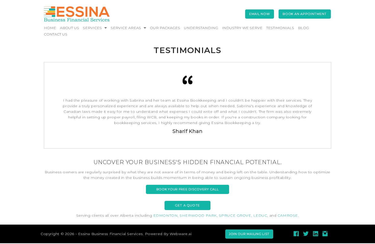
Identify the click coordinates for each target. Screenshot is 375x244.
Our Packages (165, 28)
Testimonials (280, 28)
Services (92, 28)
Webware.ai (181, 233)
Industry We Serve (242, 28)
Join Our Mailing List (249, 234)
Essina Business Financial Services (110, 233)
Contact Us (55, 34)
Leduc (260, 215)
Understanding (201, 28)
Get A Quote (187, 205)
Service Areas (126, 28)
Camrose (288, 215)
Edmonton (165, 215)
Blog (303, 28)
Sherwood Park (198, 215)
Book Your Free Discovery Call (187, 189)
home (50, 28)
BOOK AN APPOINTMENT (305, 14)
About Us (69, 28)
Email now (259, 14)
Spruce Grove (235, 215)
